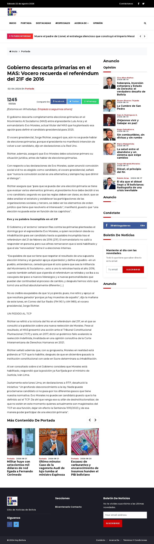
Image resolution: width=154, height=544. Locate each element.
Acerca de (80, 23)
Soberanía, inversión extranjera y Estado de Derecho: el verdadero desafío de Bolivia (131, 89)
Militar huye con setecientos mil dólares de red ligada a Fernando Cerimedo (20, 468)
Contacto (76, 507)
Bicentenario (62, 507)
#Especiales (62, 23)
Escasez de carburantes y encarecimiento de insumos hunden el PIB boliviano (85, 468)
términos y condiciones (135, 540)
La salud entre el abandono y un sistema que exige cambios (129, 153)
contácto (101, 540)
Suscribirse (133, 269)
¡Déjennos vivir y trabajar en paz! (128, 122)
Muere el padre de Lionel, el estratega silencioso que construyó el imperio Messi (84, 36)
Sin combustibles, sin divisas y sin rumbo (131, 136)
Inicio (12, 23)
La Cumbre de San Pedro (129, 107)
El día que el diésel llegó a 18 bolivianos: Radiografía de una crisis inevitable (130, 186)
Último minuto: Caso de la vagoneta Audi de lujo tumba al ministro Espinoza (52, 468)
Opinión (98, 23)
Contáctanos (126, 3)
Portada (26, 23)
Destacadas (43, 23)
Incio (14, 51)
